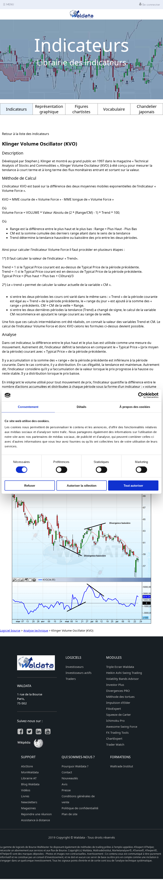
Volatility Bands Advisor (122, 679)
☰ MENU (8, 4)
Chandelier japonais (147, 109)
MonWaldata (30, 772)
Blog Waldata (30, 784)
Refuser (29, 485)
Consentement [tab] (28, 406)
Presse (66, 790)
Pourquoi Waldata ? (75, 766)
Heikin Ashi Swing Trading (124, 673)
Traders (71, 679)
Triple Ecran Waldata (120, 667)
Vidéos (25, 790)
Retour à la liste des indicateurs (25, 134)
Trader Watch (115, 744)
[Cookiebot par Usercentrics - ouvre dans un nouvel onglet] (141, 395)
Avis (64, 784)
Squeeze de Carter (118, 715)
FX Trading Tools (117, 732)
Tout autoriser (133, 485)
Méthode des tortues (120, 697)
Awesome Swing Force (121, 726)
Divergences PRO (118, 691)
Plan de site (69, 814)
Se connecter (151, 4)
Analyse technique (35, 630)
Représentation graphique (49, 109)
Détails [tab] (81, 406)
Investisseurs (74, 667)
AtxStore (27, 766)
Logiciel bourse (10, 630)
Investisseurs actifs (78, 673)
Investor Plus (115, 685)
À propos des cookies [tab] (134, 406)
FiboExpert (113, 709)
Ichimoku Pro (115, 721)
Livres (25, 796)
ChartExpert (114, 738)
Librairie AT (29, 778)
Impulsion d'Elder (118, 703)
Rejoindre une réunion (36, 814)
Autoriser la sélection (81, 485)
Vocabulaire (114, 109)
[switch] (61, 469)
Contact (67, 772)
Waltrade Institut (121, 766)
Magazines (28, 808)
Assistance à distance (35, 820)
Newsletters (29, 802)
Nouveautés (70, 778)
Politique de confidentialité (80, 808)
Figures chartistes (81, 109)
